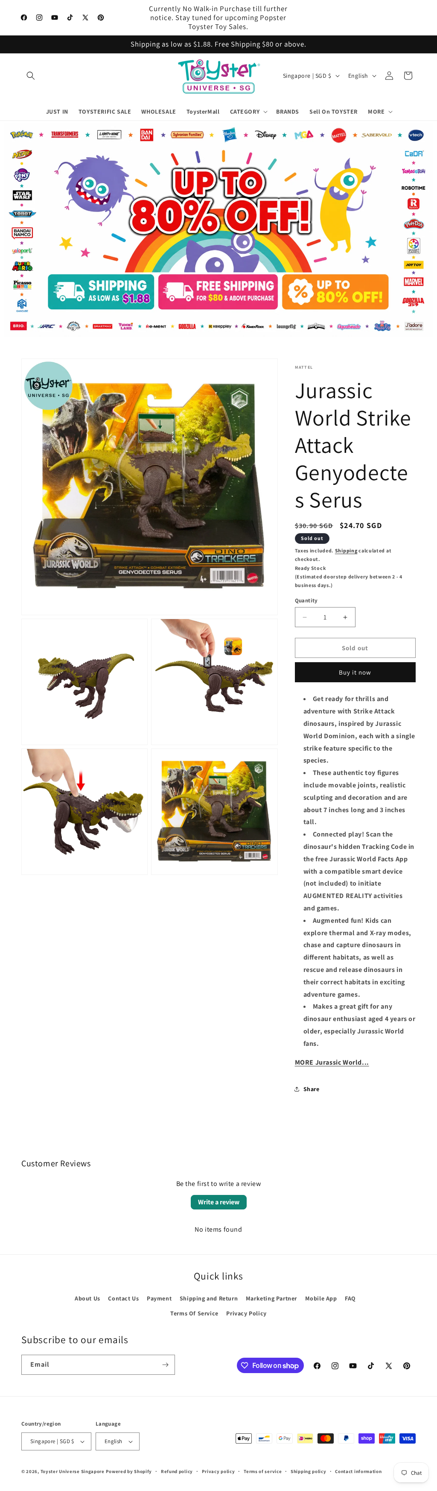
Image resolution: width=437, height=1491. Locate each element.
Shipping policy (308, 1471)
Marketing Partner (271, 1298)
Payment (159, 1298)
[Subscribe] (165, 1365)
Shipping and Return (209, 1298)
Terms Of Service (194, 1313)
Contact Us (123, 1298)
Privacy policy (218, 1471)
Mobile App (321, 1298)
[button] (30, 75)
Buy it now (355, 672)
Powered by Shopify (129, 1471)
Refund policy (177, 1471)
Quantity (306, 600)
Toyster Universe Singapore (73, 1471)
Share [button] (311, 1089)
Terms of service (263, 1471)
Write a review (218, 1201)
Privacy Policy (246, 1313)
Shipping (346, 550)
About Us (87, 1298)
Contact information (358, 1471)
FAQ (350, 1298)
